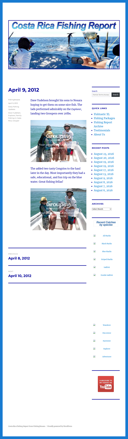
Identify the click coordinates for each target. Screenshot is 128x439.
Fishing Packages (104, 118)
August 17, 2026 (104, 170)
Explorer (11, 115)
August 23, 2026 (104, 153)
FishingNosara (14, 100)
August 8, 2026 (103, 182)
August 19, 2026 (104, 161)
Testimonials (102, 130)
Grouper (15, 121)
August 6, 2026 (103, 190)
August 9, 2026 (103, 178)
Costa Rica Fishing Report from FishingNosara (26, 426)
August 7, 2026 (103, 186)
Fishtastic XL (102, 114)
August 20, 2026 (104, 157)
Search (94, 91)
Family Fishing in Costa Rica (15, 118)
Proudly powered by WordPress (59, 426)
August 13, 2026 (104, 174)
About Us (99, 134)
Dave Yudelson (14, 113)
